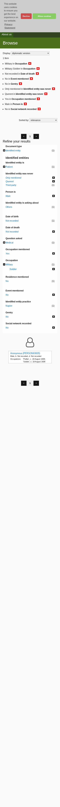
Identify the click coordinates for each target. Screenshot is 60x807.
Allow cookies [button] (44, 16)
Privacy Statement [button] (9, 26)
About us (7, 34)
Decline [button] (26, 16)
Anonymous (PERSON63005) (25, 353)
